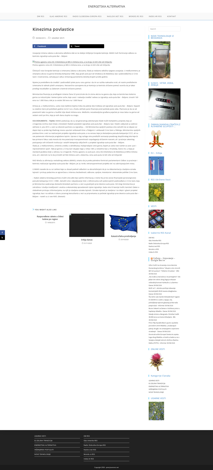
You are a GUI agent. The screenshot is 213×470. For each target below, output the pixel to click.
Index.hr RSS (153, 252)
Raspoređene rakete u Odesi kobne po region (50, 218)
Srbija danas (87, 239)
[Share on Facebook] (2, 232)
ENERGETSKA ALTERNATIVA (106, 6)
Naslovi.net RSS (154, 246)
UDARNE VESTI (58, 38)
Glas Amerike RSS (155, 240)
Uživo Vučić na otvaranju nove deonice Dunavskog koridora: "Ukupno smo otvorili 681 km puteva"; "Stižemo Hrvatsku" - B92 (164, 268)
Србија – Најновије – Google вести (163, 259)
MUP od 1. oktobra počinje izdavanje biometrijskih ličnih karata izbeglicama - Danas (163, 291)
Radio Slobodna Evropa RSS (159, 243)
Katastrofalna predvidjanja (123, 236)
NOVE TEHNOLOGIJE (156, 392)
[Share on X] (2, 237)
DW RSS (151, 238)
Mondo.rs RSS (154, 249)
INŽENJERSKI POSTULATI (158, 389)
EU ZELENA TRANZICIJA (157, 383)
